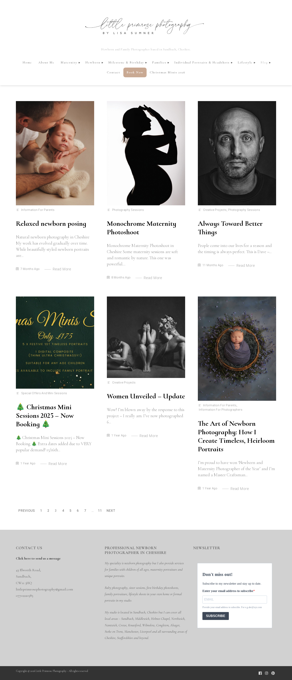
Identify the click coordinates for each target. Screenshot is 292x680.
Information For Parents (38, 209)
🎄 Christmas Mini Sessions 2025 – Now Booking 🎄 (45, 415)
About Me (46, 62)
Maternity (69, 62)
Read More (62, 269)
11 (100, 511)
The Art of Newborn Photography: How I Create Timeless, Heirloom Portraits (236, 436)
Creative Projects (215, 209)
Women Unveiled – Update (146, 396)
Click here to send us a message (38, 558)
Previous (26, 511)
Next (110, 511)
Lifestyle (245, 62)
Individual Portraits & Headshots (202, 62)
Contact (113, 72)
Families (159, 62)
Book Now (135, 72)
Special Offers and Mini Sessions (44, 393)
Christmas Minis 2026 (167, 72)
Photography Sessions (128, 209)
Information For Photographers (220, 409)
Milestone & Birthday (126, 62)
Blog (264, 62)
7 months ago (30, 269)
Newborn (92, 62)
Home (27, 62)
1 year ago (28, 463)
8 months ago (121, 277)
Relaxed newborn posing (51, 223)
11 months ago (212, 265)
